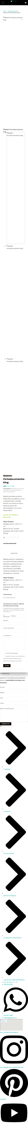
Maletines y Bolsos (8, 490)
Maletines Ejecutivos (17, 488)
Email (1, 698)
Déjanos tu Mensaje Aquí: (7, 708)
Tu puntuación (6, 616)
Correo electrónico (9, 628)
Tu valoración (7, 635)
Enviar (7, 666)
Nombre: (2, 687)
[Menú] (3, 2)
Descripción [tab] (14, 553)
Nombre (6, 620)
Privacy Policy (14, 653)
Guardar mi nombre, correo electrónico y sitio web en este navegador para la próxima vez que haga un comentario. (14, 659)
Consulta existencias (9, 543)
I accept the (11, 653)
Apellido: (2, 692)
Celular (2, 703)
